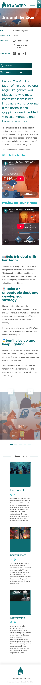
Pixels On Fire (25, 682)
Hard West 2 (17, 490)
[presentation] (10, 391)
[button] (11, 444)
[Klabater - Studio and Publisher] (14, 5)
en (39, 6)
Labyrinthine (17, 618)
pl (39, 2)
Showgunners (18, 555)
